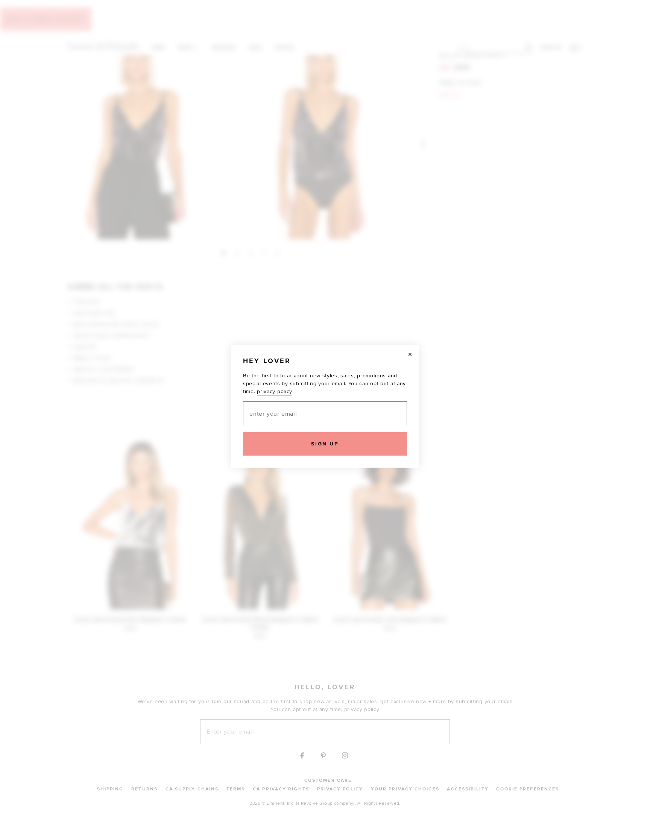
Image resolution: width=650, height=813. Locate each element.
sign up (325, 444)
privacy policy (274, 391)
